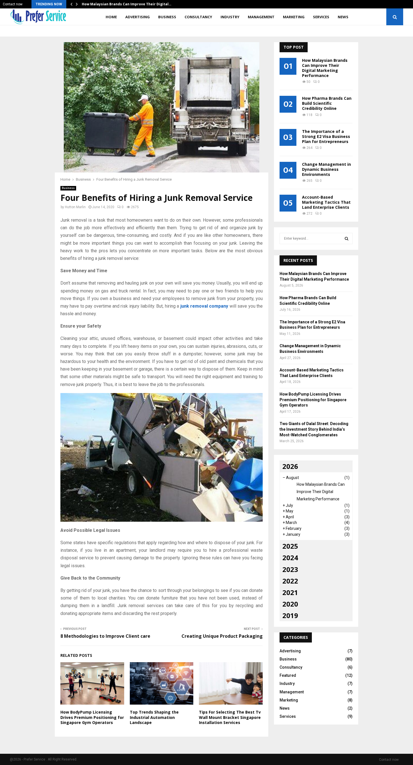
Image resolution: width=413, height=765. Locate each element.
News (343, 16)
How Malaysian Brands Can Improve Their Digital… (126, 4)
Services (321, 16)
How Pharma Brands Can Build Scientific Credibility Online (326, 103)
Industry (230, 16)
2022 (290, 580)
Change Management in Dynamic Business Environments (326, 169)
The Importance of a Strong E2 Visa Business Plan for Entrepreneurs (326, 136)
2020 (290, 604)
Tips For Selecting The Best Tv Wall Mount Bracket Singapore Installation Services (230, 717)
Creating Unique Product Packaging (222, 636)
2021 (290, 592)
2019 (290, 615)
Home (111, 16)
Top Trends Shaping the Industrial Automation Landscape (154, 717)
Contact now (12, 4)
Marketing (294, 16)
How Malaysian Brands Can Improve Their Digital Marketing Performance (325, 68)
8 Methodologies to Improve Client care (105, 636)
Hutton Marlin (75, 207)
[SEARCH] (347, 238)
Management (261, 16)
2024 (290, 557)
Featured (288, 675)
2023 (290, 569)
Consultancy (198, 16)
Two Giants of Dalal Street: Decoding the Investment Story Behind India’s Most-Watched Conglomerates (314, 429)
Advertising (137, 16)
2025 (290, 546)
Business (167, 16)
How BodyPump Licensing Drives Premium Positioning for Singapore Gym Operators (92, 717)
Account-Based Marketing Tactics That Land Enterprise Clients (326, 202)
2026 (290, 466)
